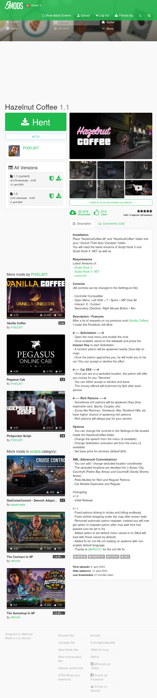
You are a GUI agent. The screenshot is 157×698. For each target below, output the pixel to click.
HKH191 (16, 561)
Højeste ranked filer (70, 668)
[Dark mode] (140, 15)
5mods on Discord (99, 688)
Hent (40, 122)
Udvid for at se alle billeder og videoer (110, 202)
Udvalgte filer (66, 642)
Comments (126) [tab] (113, 223)
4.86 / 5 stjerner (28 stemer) (137, 215)
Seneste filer (66, 635)
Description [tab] (83, 223)
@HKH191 (95, 549)
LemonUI (80, 275)
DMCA (95, 657)
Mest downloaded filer (69, 659)
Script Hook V (83, 267)
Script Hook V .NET (87, 271)
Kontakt (95, 635)
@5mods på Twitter (100, 666)
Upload (85, 15)
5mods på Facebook (99, 677)
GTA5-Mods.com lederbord (69, 677)
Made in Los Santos (18, 638)
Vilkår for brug (100, 650)
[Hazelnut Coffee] (111, 136)
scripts (35, 451)
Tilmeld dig (125, 15)
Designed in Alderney (19, 634)
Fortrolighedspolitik (103, 642)
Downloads (84, 214)
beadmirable (18, 504)
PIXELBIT (31, 147)
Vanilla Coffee (138, 320)
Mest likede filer (68, 650)
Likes (104, 214)
